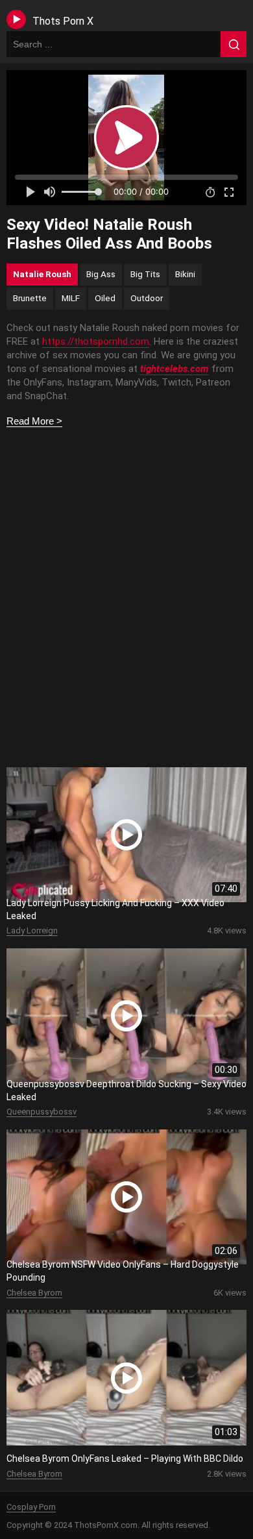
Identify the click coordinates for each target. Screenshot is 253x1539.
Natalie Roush (42, 274)
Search (234, 44)
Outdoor (146, 298)
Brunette (30, 298)
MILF (71, 298)
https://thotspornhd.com (95, 341)
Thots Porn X (62, 21)
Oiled (105, 298)
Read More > (34, 420)
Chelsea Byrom (34, 1293)
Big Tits (145, 274)
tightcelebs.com (174, 369)
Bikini (185, 274)
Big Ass (100, 274)
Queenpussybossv (41, 1111)
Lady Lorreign (32, 930)
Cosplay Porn (31, 1507)
